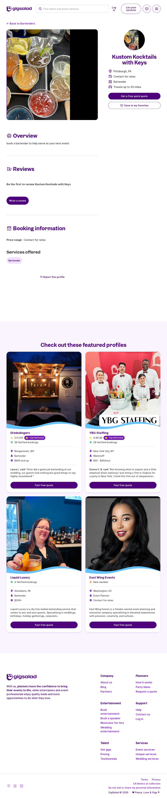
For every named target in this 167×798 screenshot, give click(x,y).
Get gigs (105, 749)
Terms (144, 779)
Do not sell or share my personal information (134, 787)
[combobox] (74, 9)
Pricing (104, 754)
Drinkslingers (20, 433)
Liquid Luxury (20, 577)
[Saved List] (147, 9)
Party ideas (143, 687)
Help (139, 709)
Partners (106, 691)
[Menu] (156, 9)
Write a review (17, 200)
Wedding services (147, 758)
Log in (114, 8)
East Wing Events (102, 577)
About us (106, 682)
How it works (144, 682)
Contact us (143, 714)
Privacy (156, 779)
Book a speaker (110, 718)
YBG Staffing (98, 433)
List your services (131, 8)
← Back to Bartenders (21, 23)
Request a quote (146, 691)
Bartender (120, 81)
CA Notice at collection (146, 783)
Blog (103, 687)
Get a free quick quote (134, 96)
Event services (145, 749)
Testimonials (108, 758)
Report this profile (54, 277)
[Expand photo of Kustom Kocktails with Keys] (134, 39)
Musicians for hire (112, 722)
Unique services (146, 754)
